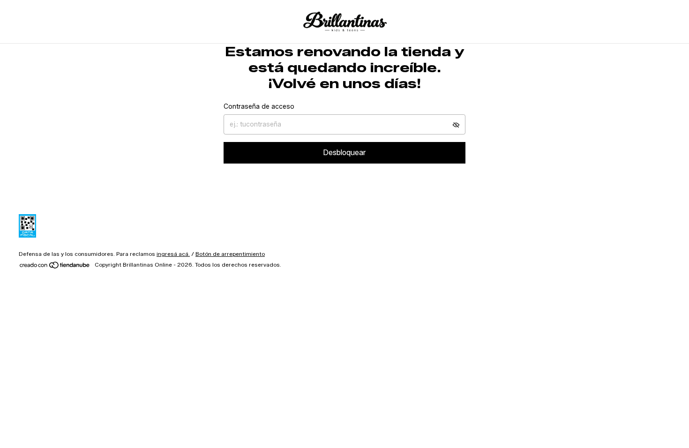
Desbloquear (344, 152)
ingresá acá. (173, 253)
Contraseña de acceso (259, 107)
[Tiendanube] (55, 266)
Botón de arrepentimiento (230, 253)
